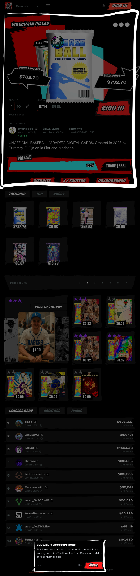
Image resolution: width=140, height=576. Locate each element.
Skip (80, 565)
